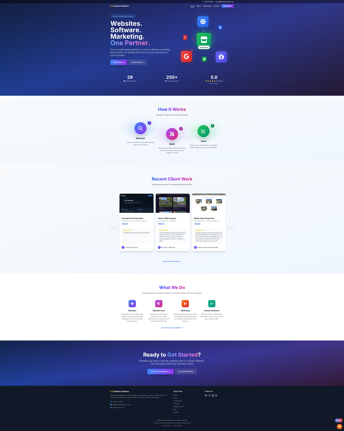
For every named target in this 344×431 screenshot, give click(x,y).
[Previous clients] (114, 223)
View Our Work (136, 62)
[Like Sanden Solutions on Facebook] (206, 395)
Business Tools (178, 406)
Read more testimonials (171, 261)
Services (216, 6)
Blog (174, 409)
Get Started (227, 6)
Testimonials (207, 6)
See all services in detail (171, 328)
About (199, 6)
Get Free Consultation (159, 371)
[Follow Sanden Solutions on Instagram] (209, 395)
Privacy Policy (166, 426)
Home (192, 6)
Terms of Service (177, 426)
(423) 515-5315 (187, 371)
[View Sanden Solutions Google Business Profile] (216, 395)
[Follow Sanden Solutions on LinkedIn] (213, 395)
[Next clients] (229, 223)
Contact (176, 412)
